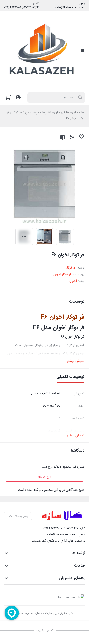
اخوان (73, 280)
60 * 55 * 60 (51, 406)
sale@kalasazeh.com (70, 7)
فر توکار (17, 112)
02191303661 (31, 7)
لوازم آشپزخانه (49, 112)
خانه (81, 112)
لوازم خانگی (68, 112)
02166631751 (12, 7)
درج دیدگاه (44, 477)
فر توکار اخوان (62, 274)
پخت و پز (31, 112)
